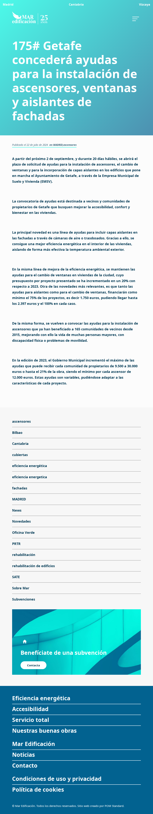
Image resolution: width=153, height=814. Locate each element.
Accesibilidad (30, 709)
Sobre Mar (20, 588)
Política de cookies (38, 789)
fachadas (19, 488)
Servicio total (30, 720)
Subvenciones (23, 599)
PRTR (16, 543)
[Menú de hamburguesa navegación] (135, 18)
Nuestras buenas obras (44, 730)
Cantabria (20, 443)
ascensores (69, 145)
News (16, 510)
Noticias (23, 754)
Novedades (21, 521)
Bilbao (17, 432)
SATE (16, 577)
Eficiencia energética (41, 698)
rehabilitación (23, 554)
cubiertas (20, 454)
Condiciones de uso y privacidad (57, 778)
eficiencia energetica (29, 477)
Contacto (25, 765)
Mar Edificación (33, 744)
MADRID (58, 145)
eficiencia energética (29, 465)
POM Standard (114, 806)
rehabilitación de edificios (33, 566)
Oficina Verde (23, 532)
